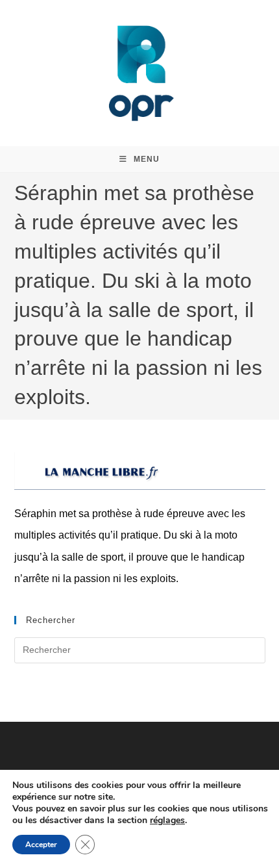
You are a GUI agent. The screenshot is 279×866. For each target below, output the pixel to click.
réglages (167, 820)
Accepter (41, 844)
